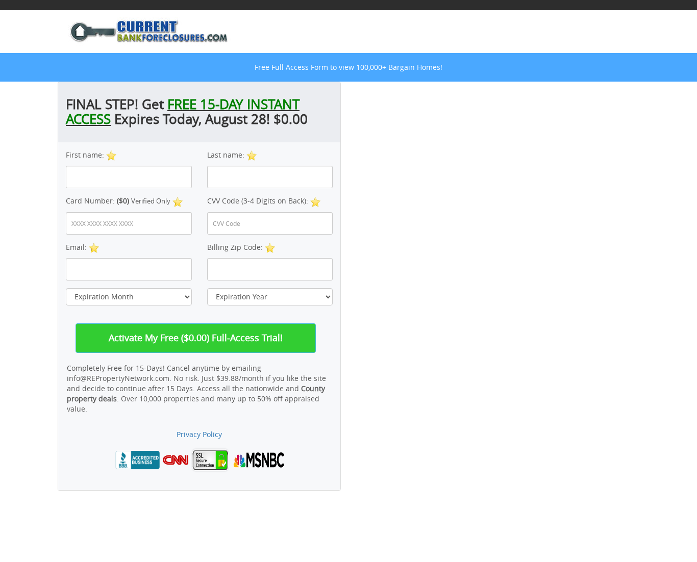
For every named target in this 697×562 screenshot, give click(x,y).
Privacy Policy (199, 434)
